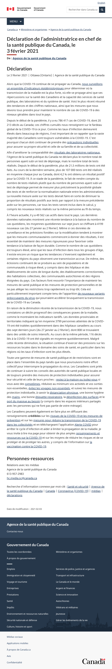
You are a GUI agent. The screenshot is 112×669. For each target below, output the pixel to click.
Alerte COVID (83, 424)
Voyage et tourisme (17, 581)
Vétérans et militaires (67, 607)
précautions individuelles (83, 142)
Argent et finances (65, 588)
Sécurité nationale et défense (22, 620)
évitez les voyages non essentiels (49, 388)
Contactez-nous (15, 531)
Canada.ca (12, 29)
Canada (50, 491)
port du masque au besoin (23, 401)
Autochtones (62, 601)
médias (96, 491)
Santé (10, 601)
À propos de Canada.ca (19, 649)
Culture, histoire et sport (19, 626)
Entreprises (13, 588)
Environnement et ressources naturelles (27, 613)
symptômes (32, 384)
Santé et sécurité (77, 486)
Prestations (13, 594)
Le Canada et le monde (67, 581)
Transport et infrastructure (70, 575)
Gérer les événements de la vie (72, 620)
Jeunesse (60, 613)
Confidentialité (14, 662)
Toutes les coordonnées (19, 551)
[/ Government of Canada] (26, 9)
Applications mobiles (17, 643)
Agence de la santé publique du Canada (70, 29)
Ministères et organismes (34, 29)
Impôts (10, 607)
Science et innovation (67, 594)
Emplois (11, 569)
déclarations (14, 495)
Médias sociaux (15, 636)
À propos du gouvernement (21, 558)
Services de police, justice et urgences (75, 569)
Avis (9, 656)
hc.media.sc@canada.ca (22, 478)
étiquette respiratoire (48, 397)
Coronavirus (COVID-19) (73, 491)
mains (16, 397)
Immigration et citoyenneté (21, 575)
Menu (17, 21)
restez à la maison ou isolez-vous (77, 379)
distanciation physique (64, 392)
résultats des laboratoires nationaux (77, 152)
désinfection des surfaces (82, 397)
